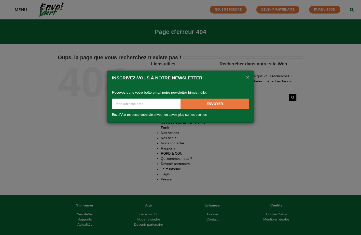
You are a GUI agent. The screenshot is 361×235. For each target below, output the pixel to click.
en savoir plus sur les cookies (185, 115)
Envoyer (215, 104)
